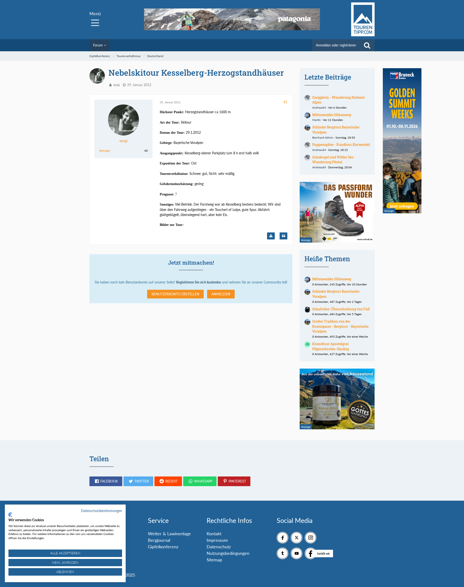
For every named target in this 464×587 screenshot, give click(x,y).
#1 (285, 102)
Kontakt (214, 533)
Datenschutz (219, 546)
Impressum (217, 540)
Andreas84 (319, 107)
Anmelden (220, 294)
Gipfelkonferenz (163, 546)
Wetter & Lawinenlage (169, 533)
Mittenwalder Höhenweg (331, 114)
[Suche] (367, 45)
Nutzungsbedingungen (228, 553)
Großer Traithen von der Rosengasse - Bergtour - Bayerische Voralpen (340, 326)
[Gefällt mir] (310, 553)
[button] (105, 481)
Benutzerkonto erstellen (175, 294)
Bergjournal (159, 540)
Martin (316, 120)
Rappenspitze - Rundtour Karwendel (341, 144)
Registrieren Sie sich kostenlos (198, 282)
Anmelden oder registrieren (336, 45)
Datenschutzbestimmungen (101, 511)
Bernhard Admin (322, 137)
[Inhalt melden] (271, 236)
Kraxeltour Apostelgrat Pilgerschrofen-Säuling (330, 346)
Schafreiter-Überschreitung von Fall (341, 309)
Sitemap (214, 559)
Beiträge (104, 150)
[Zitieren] (283, 236)
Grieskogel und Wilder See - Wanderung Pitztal (333, 159)
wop (116, 85)
